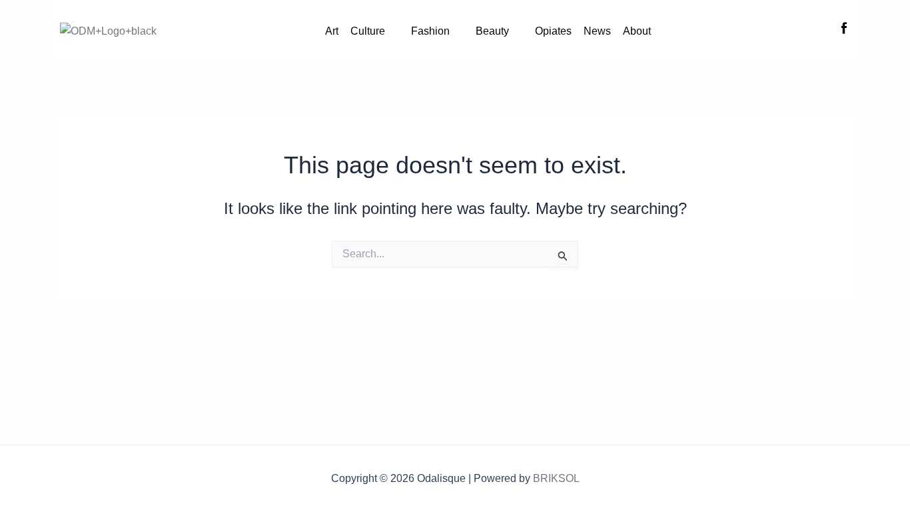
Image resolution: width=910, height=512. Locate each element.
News (597, 31)
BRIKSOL (556, 478)
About (637, 31)
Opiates (553, 31)
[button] (374, 31)
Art (331, 31)
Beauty (492, 31)
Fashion (430, 31)
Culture (367, 31)
